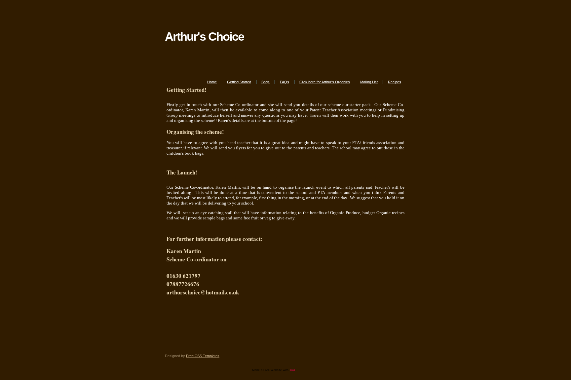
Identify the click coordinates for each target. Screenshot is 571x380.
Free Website (272, 370)
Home (212, 82)
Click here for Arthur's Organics (324, 82)
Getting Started (239, 82)
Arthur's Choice (204, 36)
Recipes (394, 82)
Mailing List (369, 82)
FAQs (284, 82)
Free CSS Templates (202, 356)
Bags (265, 82)
